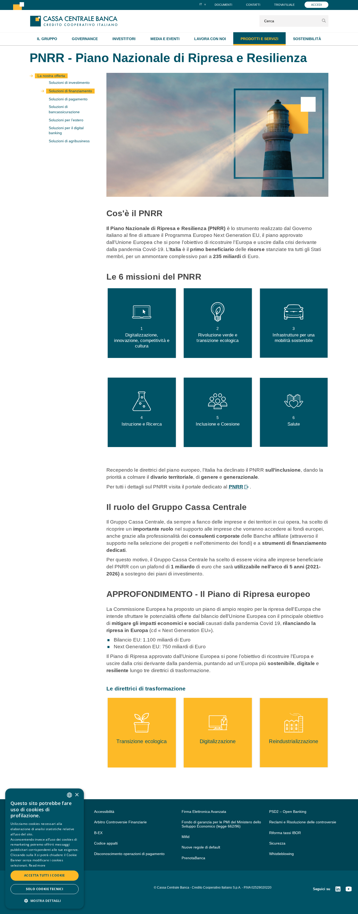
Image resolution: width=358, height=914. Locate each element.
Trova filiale (284, 4)
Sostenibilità (307, 39)
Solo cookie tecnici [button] (44, 889)
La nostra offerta (51, 76)
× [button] (77, 795)
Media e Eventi (165, 39)
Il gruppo (47, 39)
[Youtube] (348, 889)
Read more (37, 865)
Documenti (223, 4)
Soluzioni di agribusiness (69, 141)
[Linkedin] (337, 889)
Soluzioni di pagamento (68, 99)
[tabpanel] (142, 323)
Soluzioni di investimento (69, 83)
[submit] (323, 21)
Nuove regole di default (201, 847)
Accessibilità (104, 811)
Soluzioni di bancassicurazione (64, 109)
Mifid (185, 837)
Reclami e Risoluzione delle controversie (302, 822)
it (200, 4)
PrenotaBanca (193, 858)
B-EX (98, 833)
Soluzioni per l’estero (66, 120)
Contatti (253, 4)
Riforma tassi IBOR (285, 833)
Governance (85, 39)
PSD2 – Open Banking (287, 811)
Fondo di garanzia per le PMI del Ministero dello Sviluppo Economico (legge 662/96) (221, 824)
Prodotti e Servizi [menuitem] (259, 39)
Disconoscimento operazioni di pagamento (129, 854)
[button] (44, 900)
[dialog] (44, 848)
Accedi (316, 4)
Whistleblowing (281, 854)
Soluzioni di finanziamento (70, 91)
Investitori (123, 39)
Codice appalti (106, 843)
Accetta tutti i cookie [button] (44, 875)
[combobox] (69, 795)
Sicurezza (277, 843)
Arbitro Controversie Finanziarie (120, 822)
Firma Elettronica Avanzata (204, 811)
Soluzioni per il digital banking (66, 130)
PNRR (236, 486)
